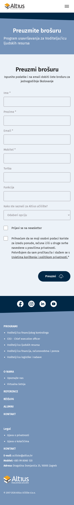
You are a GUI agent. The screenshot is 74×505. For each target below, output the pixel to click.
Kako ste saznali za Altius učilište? (26, 206)
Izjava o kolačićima (18, 441)
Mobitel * (10, 149)
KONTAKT (10, 414)
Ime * (7, 93)
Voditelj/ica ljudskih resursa (23, 345)
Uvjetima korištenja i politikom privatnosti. (39, 257)
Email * (8, 130)
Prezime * (10, 112)
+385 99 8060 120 (23, 460)
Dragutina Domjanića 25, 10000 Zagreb (30, 465)
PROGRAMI (11, 326)
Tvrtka (7, 168)
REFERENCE (11, 391)
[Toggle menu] (66, 6)
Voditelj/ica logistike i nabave (24, 357)
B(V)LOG (9, 399)
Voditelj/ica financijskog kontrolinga (28, 332)
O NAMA (9, 371)
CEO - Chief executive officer (23, 338)
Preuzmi (50, 276)
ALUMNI (9, 406)
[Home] (14, 6)
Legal (7, 429)
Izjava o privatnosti (18, 435)
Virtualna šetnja (16, 384)
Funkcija (9, 187)
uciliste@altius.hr (22, 455)
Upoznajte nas (15, 378)
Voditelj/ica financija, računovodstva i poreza (33, 351)
